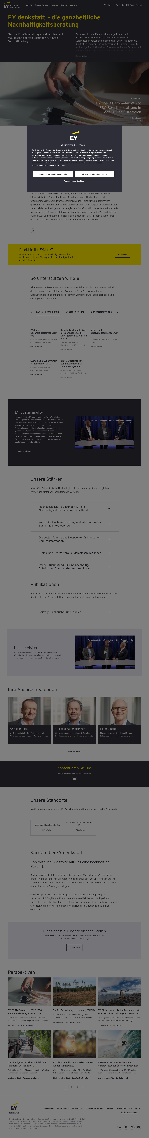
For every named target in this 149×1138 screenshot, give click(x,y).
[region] (74, 158)
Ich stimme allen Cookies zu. (94, 174)
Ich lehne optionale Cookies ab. (53, 174)
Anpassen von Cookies (74, 180)
